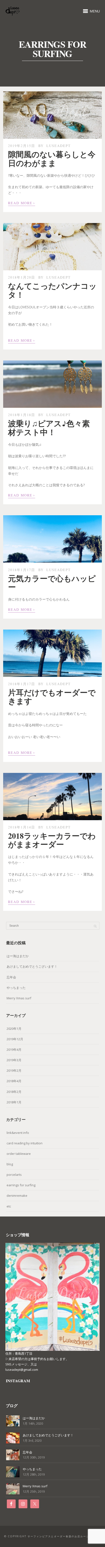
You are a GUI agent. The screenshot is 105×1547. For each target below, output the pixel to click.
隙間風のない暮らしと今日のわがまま (51, 158)
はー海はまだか (18, 956)
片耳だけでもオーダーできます (52, 697)
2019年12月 (15, 1039)
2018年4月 (14, 1081)
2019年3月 (14, 1060)
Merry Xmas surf (19, 998)
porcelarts (14, 1174)
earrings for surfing (21, 1185)
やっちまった (16, 987)
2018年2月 (14, 1092)
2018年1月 (14, 1102)
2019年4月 (14, 1049)
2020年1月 (14, 1028)
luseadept (58, 145)
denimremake (17, 1195)
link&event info (18, 1132)
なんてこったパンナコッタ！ (52, 290)
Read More (21, 202)
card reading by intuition (24, 1143)
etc (9, 1206)
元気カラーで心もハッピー (52, 583)
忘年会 (11, 977)
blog (10, 1164)
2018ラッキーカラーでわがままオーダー (52, 840)
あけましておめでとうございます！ (32, 966)
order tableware (19, 1153)
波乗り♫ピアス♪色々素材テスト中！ (49, 428)
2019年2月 (14, 1070)
